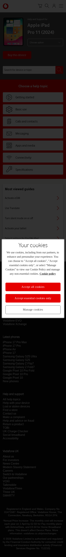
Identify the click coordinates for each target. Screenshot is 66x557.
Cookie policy (48, 273)
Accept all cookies (32, 286)
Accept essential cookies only (33, 298)
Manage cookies (33, 309)
